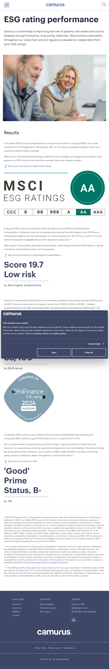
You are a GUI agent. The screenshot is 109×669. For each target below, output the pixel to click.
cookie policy (59, 333)
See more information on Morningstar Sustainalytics (34, 255)
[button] (6, 5)
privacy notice (41, 333)
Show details (94, 344)
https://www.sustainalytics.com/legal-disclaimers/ (46, 562)
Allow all (89, 352)
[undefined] (55, 5)
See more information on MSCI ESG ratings (29, 166)
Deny (54, 352)
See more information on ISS (22, 461)
